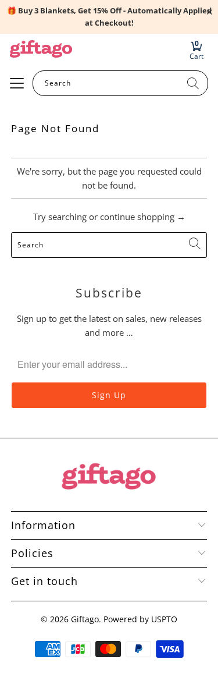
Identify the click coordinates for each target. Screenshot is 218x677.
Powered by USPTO (140, 619)
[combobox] (120, 83)
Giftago (85, 619)
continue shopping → (142, 216)
